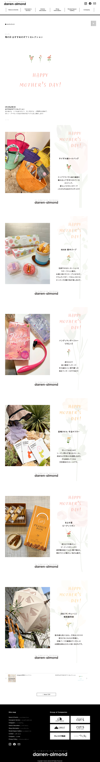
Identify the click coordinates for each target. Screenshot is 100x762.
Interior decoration (18, 725)
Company (87, 10)
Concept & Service (28, 9)
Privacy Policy (19, 739)
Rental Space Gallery (20, 731)
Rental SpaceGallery (72, 9)
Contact (15, 733)
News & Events (13, 10)
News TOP (46, 694)
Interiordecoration (42, 9)
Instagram (16, 723)
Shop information (19, 728)
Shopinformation (57, 9)
